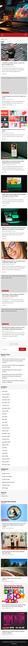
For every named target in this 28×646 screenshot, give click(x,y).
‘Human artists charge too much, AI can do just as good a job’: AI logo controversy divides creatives (13, 360)
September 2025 (6, 408)
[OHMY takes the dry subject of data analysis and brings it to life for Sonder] (14, 184)
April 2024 (4, 453)
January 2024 (5, 461)
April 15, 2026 (9, 554)
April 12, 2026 (9, 634)
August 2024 (5, 444)
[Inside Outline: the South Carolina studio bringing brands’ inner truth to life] (14, 150)
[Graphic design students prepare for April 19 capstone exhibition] (14, 621)
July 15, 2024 (9, 297)
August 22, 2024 (10, 264)
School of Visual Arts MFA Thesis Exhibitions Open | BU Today (13, 366)
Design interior (6, 473)
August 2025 (5, 411)
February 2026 (5, 394)
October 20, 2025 (10, 66)
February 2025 (5, 428)
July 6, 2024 (9, 331)
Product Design (5, 92)
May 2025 (4, 419)
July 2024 (4, 447)
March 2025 (5, 425)
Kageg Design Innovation (8, 482)
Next (16, 344)
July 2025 (4, 413)
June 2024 (4, 450)
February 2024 (5, 459)
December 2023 (6, 464)
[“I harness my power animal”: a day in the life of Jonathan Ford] (14, 52)
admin (4, 66)
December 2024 (6, 433)
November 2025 (6, 402)
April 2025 (4, 422)
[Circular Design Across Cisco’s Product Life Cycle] (14, 85)
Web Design (5, 488)
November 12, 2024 (10, 164)
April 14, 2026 (9, 581)
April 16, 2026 (9, 528)
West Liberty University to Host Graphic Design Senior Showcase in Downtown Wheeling (12, 376)
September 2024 (6, 442)
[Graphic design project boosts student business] (14, 567)
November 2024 (6, 436)
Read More (4, 73)
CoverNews (21, 641)
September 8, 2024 (10, 231)
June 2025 (4, 416)
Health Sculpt (4, 496)
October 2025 (5, 405)
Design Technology (7, 476)
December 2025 (6, 399)
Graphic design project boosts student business (12, 370)
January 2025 (5, 430)
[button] (2, 35)
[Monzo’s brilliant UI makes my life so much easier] (14, 119)
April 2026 (4, 391)
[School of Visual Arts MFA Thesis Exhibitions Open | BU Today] (14, 541)
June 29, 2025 (9, 99)
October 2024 (5, 439)
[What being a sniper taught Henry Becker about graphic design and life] (14, 283)
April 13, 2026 (9, 608)
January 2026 (5, 397)
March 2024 (5, 456)
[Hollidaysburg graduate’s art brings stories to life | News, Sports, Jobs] (14, 250)
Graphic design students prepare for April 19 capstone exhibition (13, 381)
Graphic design (5, 59)
